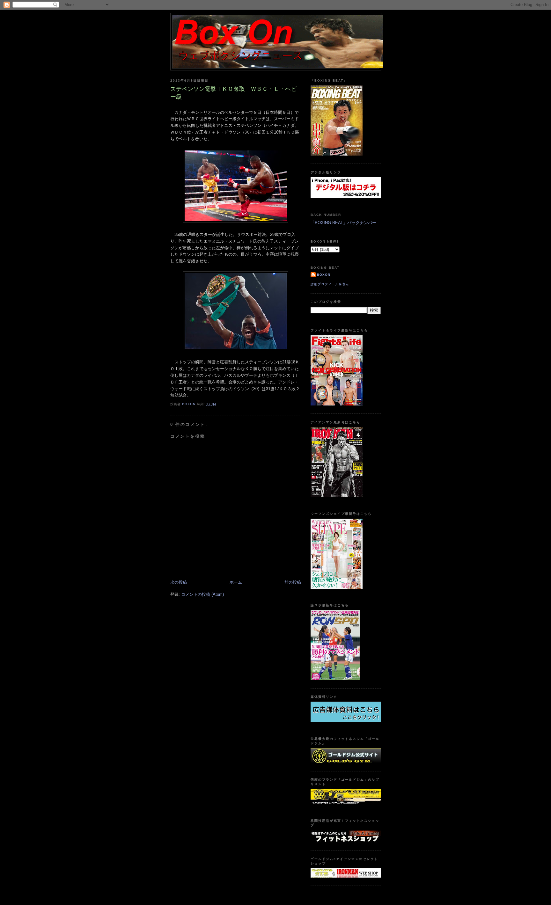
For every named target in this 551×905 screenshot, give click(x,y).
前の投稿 (292, 582)
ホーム (236, 582)
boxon (323, 274)
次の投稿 (178, 582)
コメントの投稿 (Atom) (202, 594)
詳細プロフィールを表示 (330, 284)
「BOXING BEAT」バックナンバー (343, 222)
